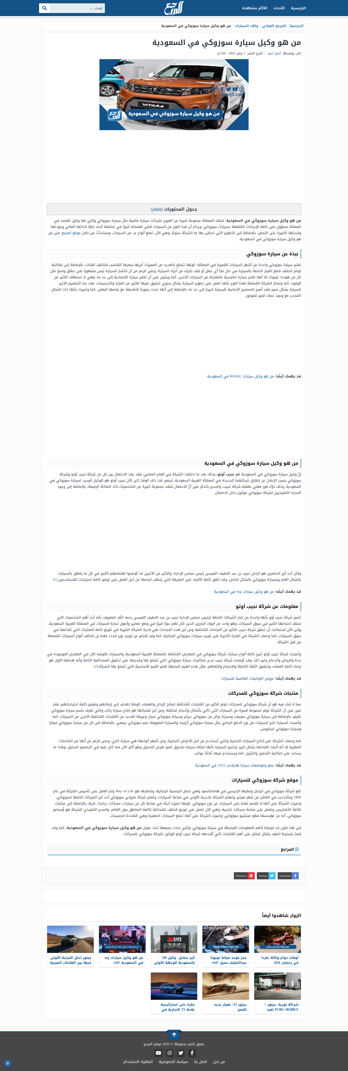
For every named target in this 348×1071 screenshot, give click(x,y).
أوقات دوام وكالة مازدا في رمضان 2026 (280, 960)
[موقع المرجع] (174, 8)
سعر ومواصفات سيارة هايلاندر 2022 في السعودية (234, 765)
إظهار (156, 209)
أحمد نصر (274, 53)
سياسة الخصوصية (173, 1061)
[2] (96, 666)
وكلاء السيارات (246, 26)
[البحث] (44, 8)
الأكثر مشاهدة (255, 8)
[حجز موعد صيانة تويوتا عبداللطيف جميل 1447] (225, 939)
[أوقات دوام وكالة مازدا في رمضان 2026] (277, 939)
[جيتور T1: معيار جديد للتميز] (225, 986)
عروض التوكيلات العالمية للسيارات (247, 678)
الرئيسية (298, 8)
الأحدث (279, 8)
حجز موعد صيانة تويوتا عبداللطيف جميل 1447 (228, 960)
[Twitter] (181, 1053)
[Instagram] (170, 1053)
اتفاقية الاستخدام (138, 1061)
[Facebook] (192, 1053)
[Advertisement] (174, 168)
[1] (55, 579)
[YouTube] (158, 1053)
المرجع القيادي (274, 26)
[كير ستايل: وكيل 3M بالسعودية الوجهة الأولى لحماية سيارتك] (174, 939)
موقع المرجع (71, 233)
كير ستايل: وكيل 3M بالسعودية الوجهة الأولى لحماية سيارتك (174, 962)
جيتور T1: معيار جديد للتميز (230, 1007)
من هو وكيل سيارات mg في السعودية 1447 (124, 960)
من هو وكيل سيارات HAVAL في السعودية (240, 376)
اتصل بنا (200, 1061)
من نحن (219, 1061)
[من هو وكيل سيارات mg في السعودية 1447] (122, 939)
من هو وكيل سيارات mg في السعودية (244, 591)
